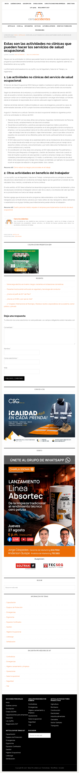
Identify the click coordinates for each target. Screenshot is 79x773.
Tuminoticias (46, 768)
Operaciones (10, 671)
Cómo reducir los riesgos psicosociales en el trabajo (32, 167)
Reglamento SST (12, 724)
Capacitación (11, 602)
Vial (7, 686)
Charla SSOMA (11, 712)
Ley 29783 (9, 721)
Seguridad (10, 681)
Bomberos (54, 707)
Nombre (7, 349)
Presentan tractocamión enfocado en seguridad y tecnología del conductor (34, 289)
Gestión (9, 627)
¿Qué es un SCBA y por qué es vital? (20, 299)
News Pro (31, 768)
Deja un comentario (33, 54)
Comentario (8, 327)
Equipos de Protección (14, 607)
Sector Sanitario (56, 722)
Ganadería (54, 719)
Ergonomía (10, 617)
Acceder (61, 768)
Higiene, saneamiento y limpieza (17, 666)
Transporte (54, 726)
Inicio (8, 702)
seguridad (18, 236)
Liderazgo (10, 637)
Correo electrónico (11, 358)
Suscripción (10, 709)
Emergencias (11, 612)
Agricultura (54, 704)
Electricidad (55, 713)
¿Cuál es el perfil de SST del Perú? (19, 294)
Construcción (55, 710)
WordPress (54, 768)
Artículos (16, 234)
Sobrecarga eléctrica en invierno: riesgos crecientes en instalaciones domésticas (35, 284)
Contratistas (10, 657)
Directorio (9, 718)
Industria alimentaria (58, 716)
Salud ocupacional (13, 676)
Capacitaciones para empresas (17, 715)
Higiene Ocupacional (13, 632)
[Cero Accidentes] (9, 225)
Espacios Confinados (13, 622)
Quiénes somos (11, 705)
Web (5, 368)
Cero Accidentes (39, 16)
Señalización (10, 642)
